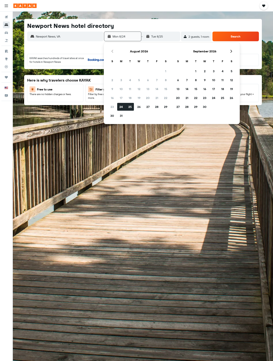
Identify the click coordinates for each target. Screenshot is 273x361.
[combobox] (68, 36)
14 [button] (156, 89)
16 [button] (112, 98)
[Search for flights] (6, 17)
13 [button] (148, 89)
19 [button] (139, 98)
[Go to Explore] (6, 59)
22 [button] (165, 98)
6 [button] (148, 80)
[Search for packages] (6, 40)
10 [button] (121, 89)
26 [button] (139, 107)
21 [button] (156, 98)
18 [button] (130, 98)
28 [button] (156, 107)
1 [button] (165, 71)
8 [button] (166, 80)
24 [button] (121, 107)
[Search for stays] (6, 25)
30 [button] (112, 116)
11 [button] (130, 89)
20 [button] (148, 98)
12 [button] (139, 89)
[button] (6, 6)
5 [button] (139, 80)
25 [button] (130, 107)
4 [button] (130, 80)
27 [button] (148, 107)
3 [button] (121, 80)
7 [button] (156, 80)
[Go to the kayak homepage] (25, 6)
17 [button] (121, 98)
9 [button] (112, 89)
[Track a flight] (6, 66)
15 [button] (165, 89)
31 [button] (121, 116)
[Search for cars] (6, 32)
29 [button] (165, 107)
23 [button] (112, 107)
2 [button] (112, 80)
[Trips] (6, 77)
